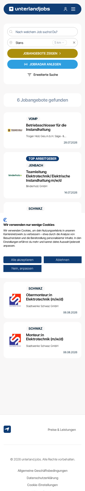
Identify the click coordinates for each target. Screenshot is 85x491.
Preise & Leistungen (62, 429)
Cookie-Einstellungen (42, 485)
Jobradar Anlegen (45, 64)
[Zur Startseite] (29, 9)
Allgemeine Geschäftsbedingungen (43, 470)
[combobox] (42, 42)
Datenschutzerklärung (42, 478)
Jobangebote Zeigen (40, 53)
